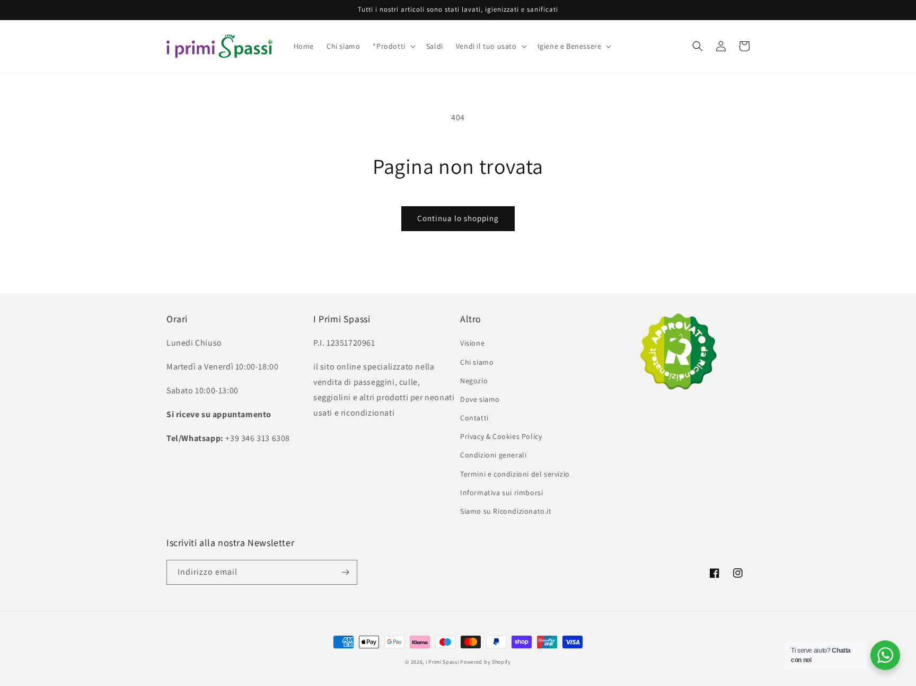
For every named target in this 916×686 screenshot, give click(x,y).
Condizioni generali (493, 455)
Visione (472, 343)
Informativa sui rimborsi (501, 492)
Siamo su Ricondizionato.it (506, 511)
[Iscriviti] (345, 572)
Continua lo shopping (458, 218)
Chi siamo (477, 362)
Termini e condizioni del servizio (515, 474)
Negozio (474, 380)
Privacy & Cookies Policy (501, 436)
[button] (392, 46)
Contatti (474, 418)
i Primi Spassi (442, 661)
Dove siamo (480, 399)
